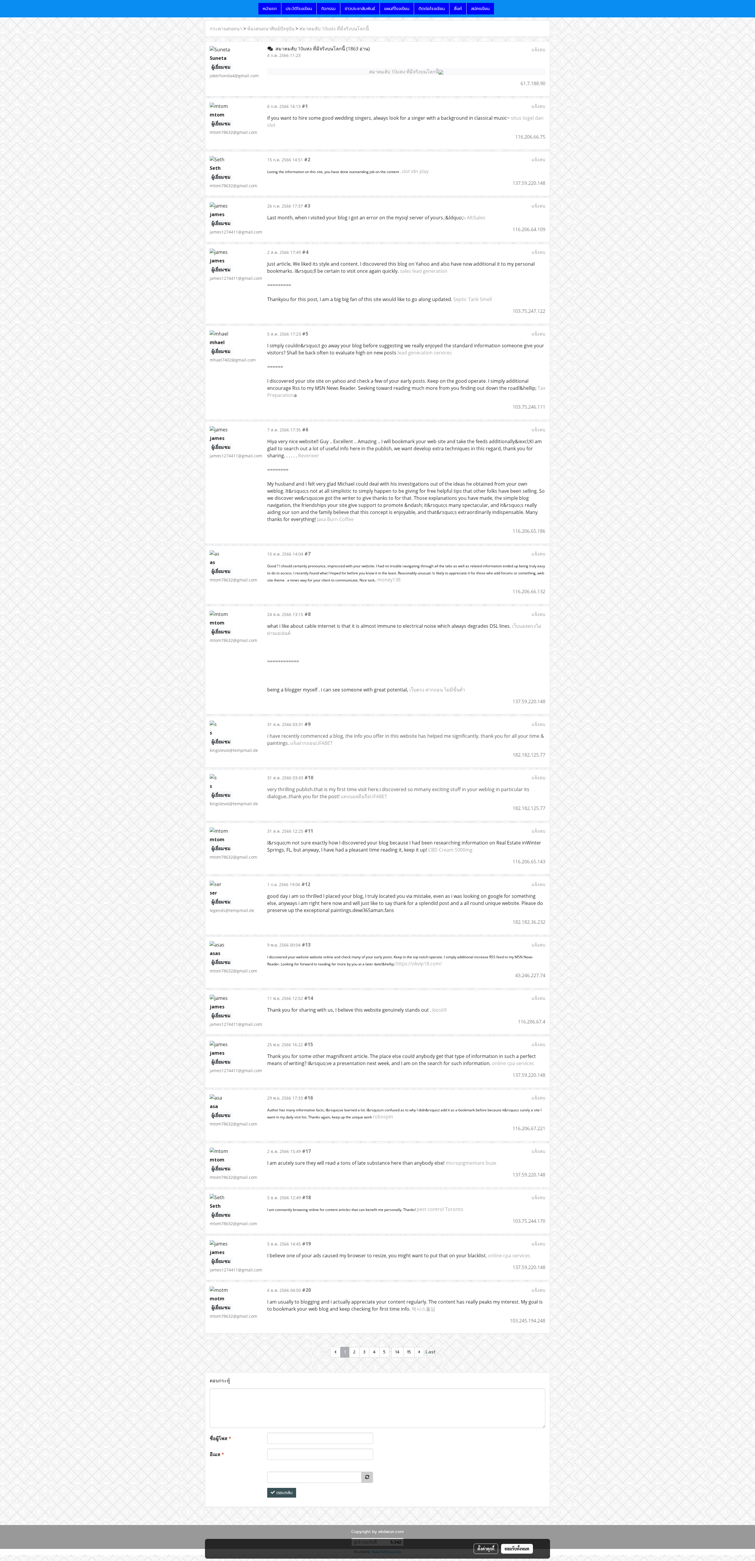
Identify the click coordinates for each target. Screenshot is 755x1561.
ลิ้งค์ (458, 9)
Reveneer (308, 455)
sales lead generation (423, 271)
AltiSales (476, 217)
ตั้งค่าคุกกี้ (485, 1548)
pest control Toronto (440, 1209)
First (324, 1351)
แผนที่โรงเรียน (396, 9)
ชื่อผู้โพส (220, 1438)
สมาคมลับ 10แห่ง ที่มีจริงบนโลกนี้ (334, 28)
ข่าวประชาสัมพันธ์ (360, 9)
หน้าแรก (270, 9)
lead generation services (425, 352)
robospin (383, 1116)
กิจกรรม (328, 9)
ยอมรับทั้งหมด (517, 1548)
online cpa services (513, 1063)
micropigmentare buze (471, 1163)
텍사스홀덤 (423, 1309)
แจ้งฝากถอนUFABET (311, 743)
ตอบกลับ (284, 1493)
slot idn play (415, 171)
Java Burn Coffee (335, 519)
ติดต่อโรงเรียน (431, 9)
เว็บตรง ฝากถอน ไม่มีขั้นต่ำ (437, 689)
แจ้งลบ (538, 49)
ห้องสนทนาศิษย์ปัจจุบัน (270, 28)
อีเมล (217, 1454)
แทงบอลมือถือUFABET (364, 796)
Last (431, 1351)
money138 (389, 579)
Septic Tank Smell (472, 299)
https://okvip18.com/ (418, 963)
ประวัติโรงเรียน (299, 9)
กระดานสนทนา (226, 28)
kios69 (439, 1010)
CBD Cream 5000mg (450, 850)
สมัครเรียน (480, 9)
